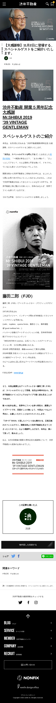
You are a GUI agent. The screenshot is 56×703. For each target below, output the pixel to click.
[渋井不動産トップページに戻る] (28, 4)
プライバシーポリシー (28, 695)
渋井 (28, 528)
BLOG (8, 64)
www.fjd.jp (18, 373)
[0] (52, 4)
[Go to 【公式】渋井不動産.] (3, 586)
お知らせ (17, 64)
